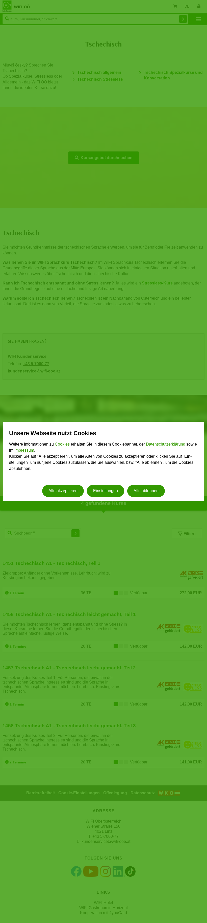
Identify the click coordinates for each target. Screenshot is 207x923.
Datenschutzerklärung (165, 444)
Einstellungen (105, 491)
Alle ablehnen (146, 491)
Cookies (62, 444)
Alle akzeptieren (62, 491)
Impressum (24, 450)
